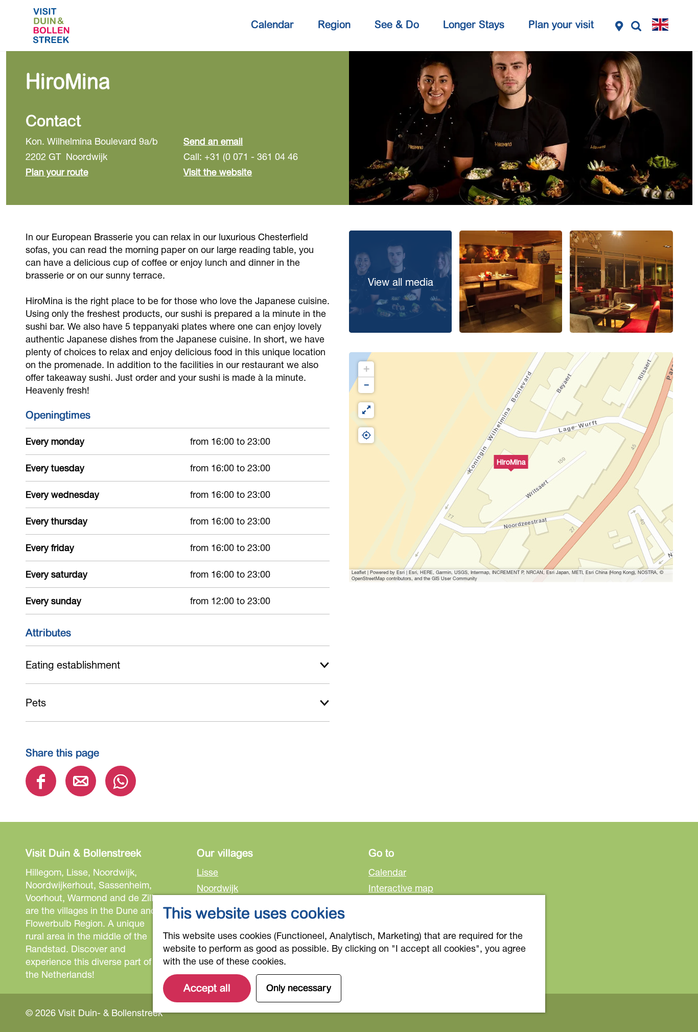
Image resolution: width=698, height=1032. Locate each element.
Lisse (207, 872)
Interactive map (400, 887)
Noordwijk (217, 887)
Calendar (387, 872)
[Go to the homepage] (51, 25)
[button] (511, 467)
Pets (36, 702)
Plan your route (57, 171)
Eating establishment (73, 665)
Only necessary (298, 988)
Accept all (206, 988)
